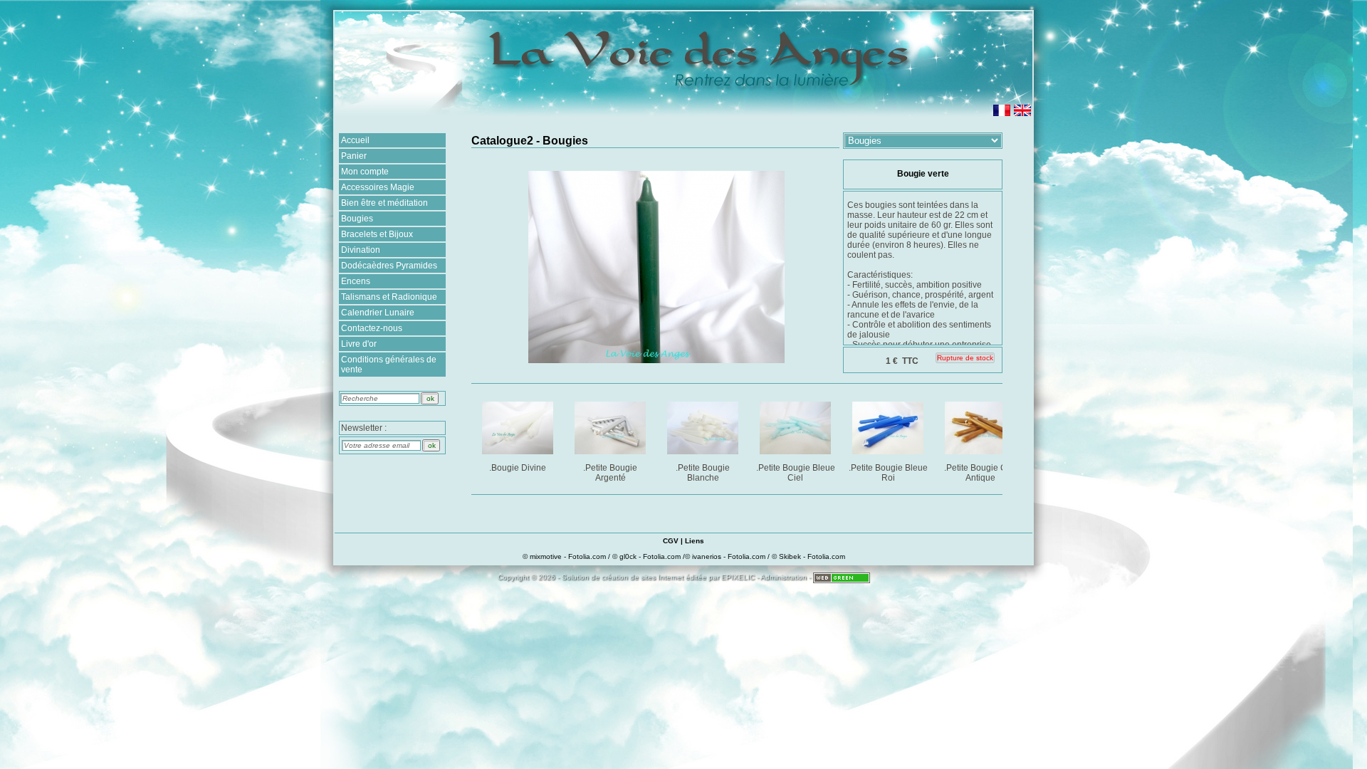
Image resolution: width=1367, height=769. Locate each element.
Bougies (357, 219)
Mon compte (365, 172)
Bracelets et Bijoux (377, 234)
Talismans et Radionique (389, 297)
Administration (783, 577)
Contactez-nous (371, 328)
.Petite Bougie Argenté (610, 473)
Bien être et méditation (384, 203)
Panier (354, 156)
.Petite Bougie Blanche (703, 473)
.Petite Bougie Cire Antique (980, 473)
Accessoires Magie (377, 187)
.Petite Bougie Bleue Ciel (795, 473)
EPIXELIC (738, 577)
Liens (694, 541)
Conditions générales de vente (388, 365)
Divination (360, 250)
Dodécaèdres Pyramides (389, 266)
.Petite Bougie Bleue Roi (888, 473)
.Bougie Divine (517, 468)
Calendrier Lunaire (377, 313)
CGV (671, 541)
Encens (355, 281)
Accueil (355, 140)
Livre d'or (359, 344)
